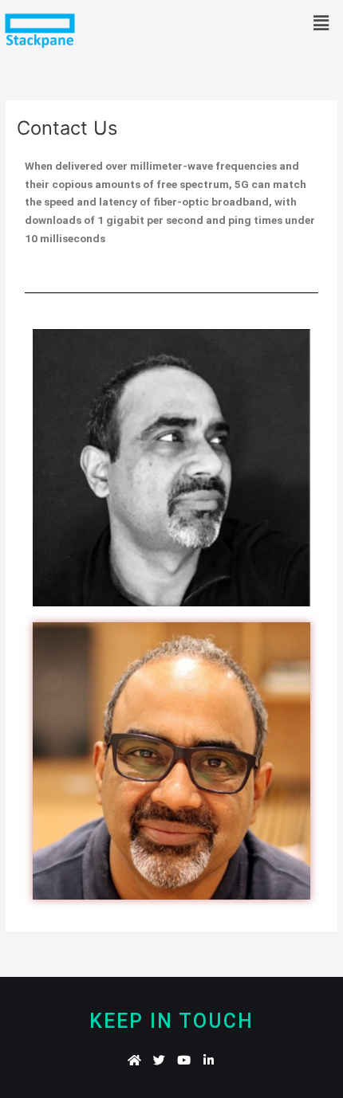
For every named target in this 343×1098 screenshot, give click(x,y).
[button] (321, 22)
